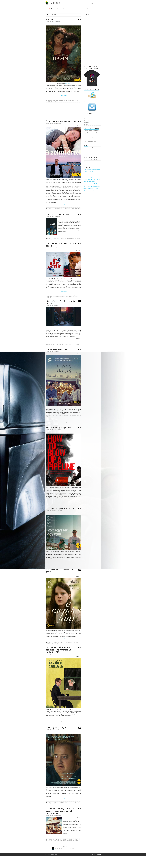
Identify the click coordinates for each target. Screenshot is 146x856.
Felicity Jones (57, 239)
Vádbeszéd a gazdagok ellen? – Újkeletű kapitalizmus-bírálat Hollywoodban (60, 811)
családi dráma (60, 99)
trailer (53, 8)
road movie (79, 841)
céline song (56, 422)
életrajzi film (48, 100)
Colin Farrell (77, 721)
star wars (98, 186)
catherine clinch (62, 642)
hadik (65, 344)
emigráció (49, 239)
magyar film (77, 344)
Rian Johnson (74, 841)
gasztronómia (74, 840)
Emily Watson (53, 100)
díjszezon (71, 99)
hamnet (57, 100)
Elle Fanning (76, 208)
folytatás (67, 840)
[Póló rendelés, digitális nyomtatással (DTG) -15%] (92, 78)
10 (65, 848)
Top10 (72, 8)
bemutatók (85, 171)
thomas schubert (75, 296)
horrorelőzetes (86, 175)
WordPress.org (86, 124)
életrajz (93, 190)
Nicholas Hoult (64, 841)
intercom (94, 175)
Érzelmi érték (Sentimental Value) (61, 121)
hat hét (67, 344)
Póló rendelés (90, 8)
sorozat (94, 186)
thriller (85, 188)
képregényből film (91, 177)
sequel (90, 186)
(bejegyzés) (86, 120)
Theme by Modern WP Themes (96, 854)
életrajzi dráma (78, 99)
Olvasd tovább (64, 95)
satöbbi (95, 184)
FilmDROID (54, 3)
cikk (84, 8)
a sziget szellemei (57, 721)
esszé (62, 344)
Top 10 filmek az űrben (96, 130)
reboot (88, 183)
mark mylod (59, 841)
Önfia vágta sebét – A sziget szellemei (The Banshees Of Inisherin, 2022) (58, 650)
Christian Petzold (57, 295)
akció (85, 169)
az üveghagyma (48, 840)
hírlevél (91, 175)
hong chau (63, 803)
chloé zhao (56, 99)
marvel (96, 179)
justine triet (77, 295)
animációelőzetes (97, 169)
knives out (53, 841)
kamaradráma (48, 296)
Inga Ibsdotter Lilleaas (52, 209)
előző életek (66, 422)
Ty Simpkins (54, 804)
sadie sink (76, 803)
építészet (52, 239)
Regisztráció (85, 115)
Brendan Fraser (63, 802)
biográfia (64, 238)
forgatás (95, 173)
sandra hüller (61, 296)
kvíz (85, 177)
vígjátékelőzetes (87, 190)
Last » (73, 848)
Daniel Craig (53, 840)
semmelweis (74, 345)
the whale (50, 804)
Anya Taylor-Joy (78, 839)
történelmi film (53, 101)
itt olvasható (68, 328)
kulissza (78, 8)
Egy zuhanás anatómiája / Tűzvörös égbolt (61, 244)
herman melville (58, 803)
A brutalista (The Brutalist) (58, 214)
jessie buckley (60, 100)
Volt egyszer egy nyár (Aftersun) (60, 508)
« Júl (84, 163)
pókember (85, 183)
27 (57, 344)
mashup (99, 179)
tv (91, 188)
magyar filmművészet (49, 345)
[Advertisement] (63, 112)
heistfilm (67, 503)
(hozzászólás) (86, 122)
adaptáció (58, 802)
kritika (59, 8)
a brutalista (56, 238)
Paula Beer (52, 296)
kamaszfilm (48, 566)
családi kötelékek (66, 99)
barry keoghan (66, 721)
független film (75, 422)
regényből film (76, 100)
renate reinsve (66, 209)
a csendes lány (56, 642)
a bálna (55, 802)
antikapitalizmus (72, 839)
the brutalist (72, 239)
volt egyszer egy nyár (62, 566)
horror (49, 841)
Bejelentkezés (86, 118)
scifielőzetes (86, 186)
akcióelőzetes (89, 169)
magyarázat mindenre (57, 345)
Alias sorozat (90, 139)
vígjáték (97, 188)
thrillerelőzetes (88, 188)
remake (91, 183)
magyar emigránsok (66, 239)
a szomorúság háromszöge (64, 839)
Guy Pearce (61, 239)
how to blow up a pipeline (74, 503)
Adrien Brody (60, 238)
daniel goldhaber (57, 503)
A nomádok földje (66, 90)
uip (94, 188)
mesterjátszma (63, 345)
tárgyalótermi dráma (68, 296)
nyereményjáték (92, 181)
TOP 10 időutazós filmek (92, 141)
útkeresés (78, 345)
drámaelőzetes (87, 173)
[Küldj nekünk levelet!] (92, 107)
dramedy (72, 208)
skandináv (77, 209)
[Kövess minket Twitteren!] (92, 95)
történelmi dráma (49, 724)
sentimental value (72, 209)
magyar (93, 179)
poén (97, 181)
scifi (98, 183)
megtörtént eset (87, 181)
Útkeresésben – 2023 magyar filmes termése (62, 302)
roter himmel (57, 296)
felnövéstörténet (49, 643)
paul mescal (65, 100)
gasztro (70, 840)
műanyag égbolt (69, 345)
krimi (56, 841)
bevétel (88, 171)
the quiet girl (62, 643)
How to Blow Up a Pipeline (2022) (61, 427)
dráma (74, 99)
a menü (58, 839)
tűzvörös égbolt (49, 297)
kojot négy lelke (71, 344)
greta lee (79, 422)
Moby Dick (72, 803)
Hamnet (49, 19)
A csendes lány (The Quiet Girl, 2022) (59, 570)
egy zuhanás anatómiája (70, 295)
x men (91, 190)
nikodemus (59, 21)
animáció (93, 169)
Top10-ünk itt (67, 83)
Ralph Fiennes (69, 841)
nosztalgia (52, 566)
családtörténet (61, 208)
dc (90, 171)
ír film (53, 643)
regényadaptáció (70, 100)
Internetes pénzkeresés (88, 130)
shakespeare (48, 101)
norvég (62, 209)
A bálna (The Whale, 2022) (57, 727)
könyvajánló (98, 177)
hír (47, 8)
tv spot (93, 188)
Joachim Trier (58, 209)
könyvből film (57, 643)
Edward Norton (62, 840)
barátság (61, 721)
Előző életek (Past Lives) (57, 349)
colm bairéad (67, 642)
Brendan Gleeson (72, 721)
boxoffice (65, 8)
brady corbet (68, 238)
